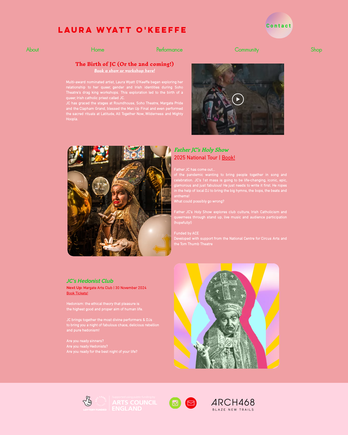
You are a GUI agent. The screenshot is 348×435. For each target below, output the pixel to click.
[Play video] (238, 99)
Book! (228, 158)
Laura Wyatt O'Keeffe (122, 30)
